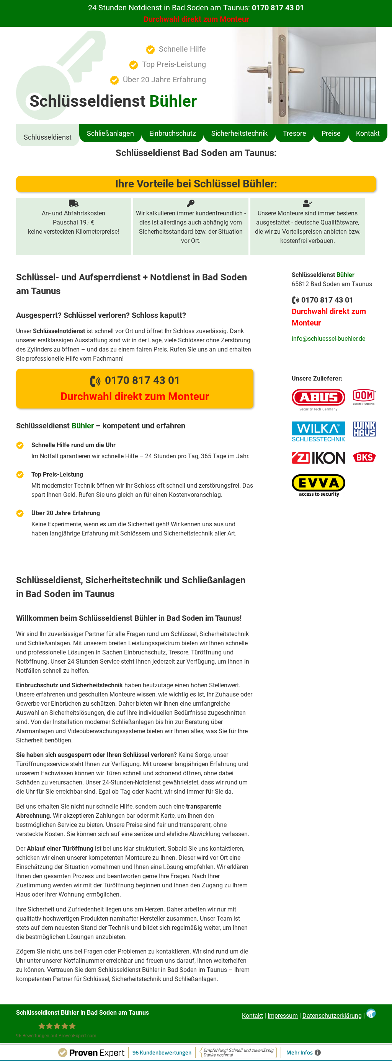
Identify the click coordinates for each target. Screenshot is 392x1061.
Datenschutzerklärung (332, 1015)
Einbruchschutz (172, 133)
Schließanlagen (110, 133)
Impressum (283, 1015)
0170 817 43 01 (134, 388)
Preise (331, 133)
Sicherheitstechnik (239, 133)
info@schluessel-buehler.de (328, 338)
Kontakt (368, 133)
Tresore (294, 133)
